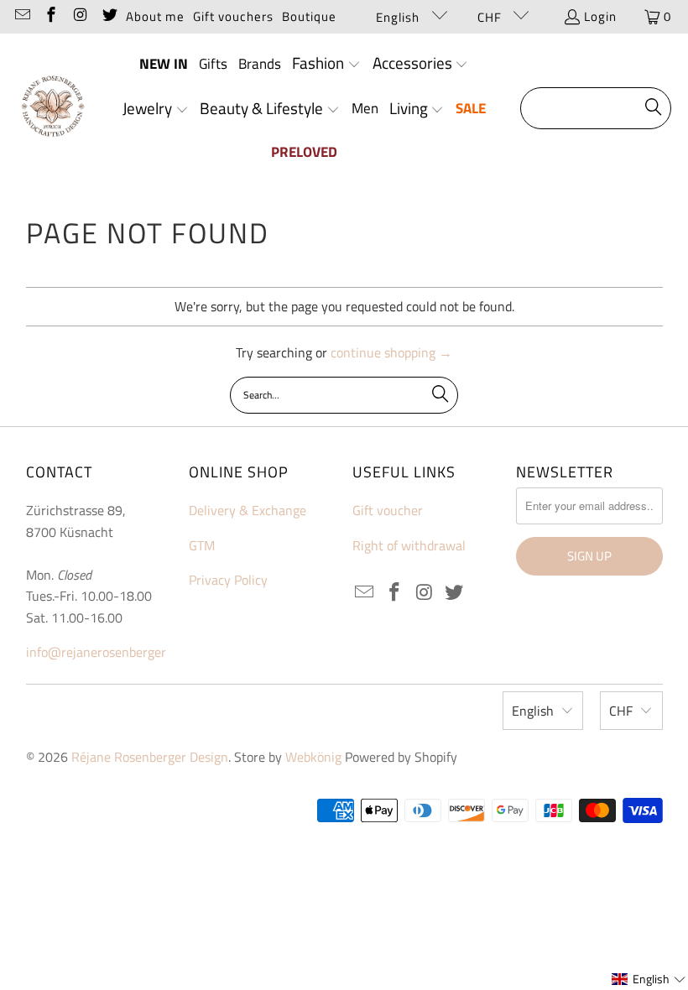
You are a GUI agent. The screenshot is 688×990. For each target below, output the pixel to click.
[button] (326, 64)
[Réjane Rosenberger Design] (52, 108)
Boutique (309, 16)
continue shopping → (391, 352)
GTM (202, 545)
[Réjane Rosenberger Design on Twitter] (108, 16)
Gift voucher (387, 510)
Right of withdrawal (409, 545)
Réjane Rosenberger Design (149, 757)
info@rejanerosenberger (96, 652)
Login (600, 16)
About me (155, 16)
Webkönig (313, 757)
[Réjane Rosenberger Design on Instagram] (79, 16)
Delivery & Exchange (247, 510)
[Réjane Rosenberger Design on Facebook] (51, 16)
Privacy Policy (228, 580)
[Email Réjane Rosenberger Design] (21, 16)
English (399, 17)
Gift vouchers (233, 16)
